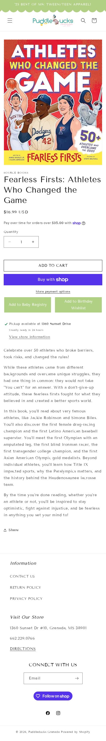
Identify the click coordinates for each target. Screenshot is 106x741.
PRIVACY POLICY (26, 599)
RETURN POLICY (25, 587)
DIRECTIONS (23, 649)
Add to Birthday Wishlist (78, 304)
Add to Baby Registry (28, 304)
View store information (29, 337)
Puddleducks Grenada (44, 732)
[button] (9, 20)
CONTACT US (22, 576)
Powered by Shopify (75, 732)
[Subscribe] (76, 678)
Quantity (11, 232)
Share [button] (14, 530)
